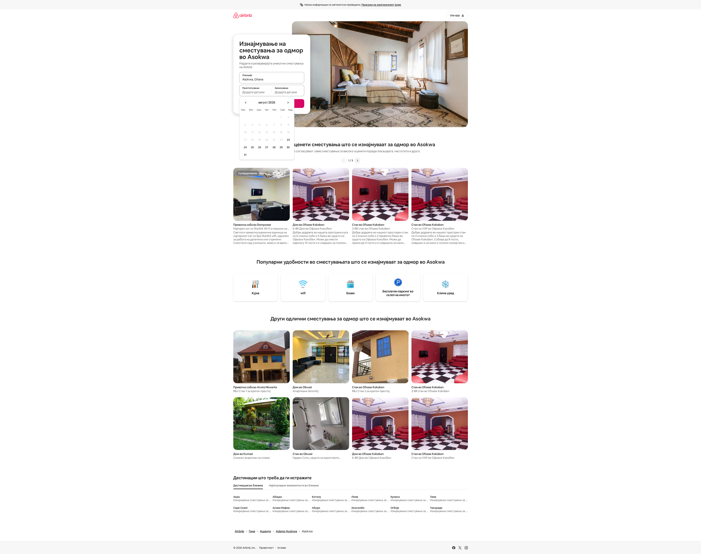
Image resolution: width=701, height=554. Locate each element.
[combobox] (271, 79)
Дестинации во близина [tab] (248, 485)
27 (266, 147)
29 (281, 147)
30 (288, 147)
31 (245, 154)
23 (288, 139)
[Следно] (357, 160)
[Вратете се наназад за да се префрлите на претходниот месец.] (246, 102)
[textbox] (255, 92)
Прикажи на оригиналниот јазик (381, 4)
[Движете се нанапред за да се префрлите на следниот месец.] (288, 102)
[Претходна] (344, 160)
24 (245, 147)
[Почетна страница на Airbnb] (242, 15)
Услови (281, 547)
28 (274, 147)
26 (259, 147)
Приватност (266, 547)
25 (252, 147)
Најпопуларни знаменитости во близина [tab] (294, 485)
